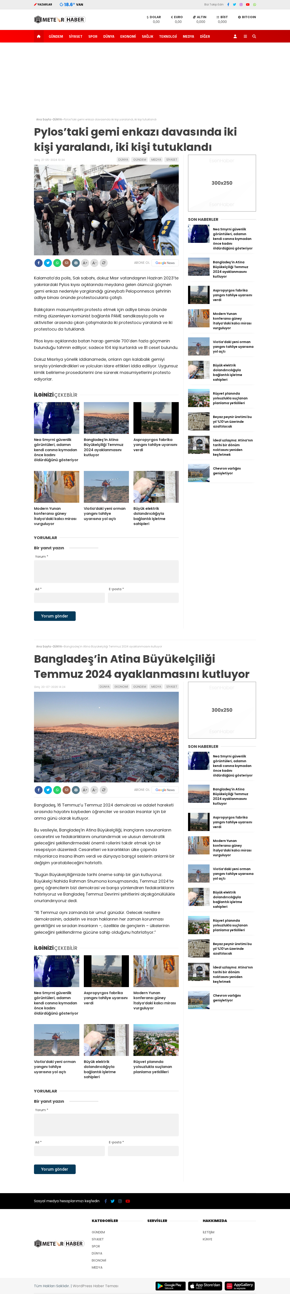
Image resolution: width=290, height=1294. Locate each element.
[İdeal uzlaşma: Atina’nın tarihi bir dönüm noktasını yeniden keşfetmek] (199, 452)
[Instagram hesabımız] (241, 4)
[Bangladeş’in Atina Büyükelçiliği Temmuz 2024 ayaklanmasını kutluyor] (106, 418)
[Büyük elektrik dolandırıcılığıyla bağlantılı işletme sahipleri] (156, 487)
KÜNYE (207, 1239)
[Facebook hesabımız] (228, 4)
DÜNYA (108, 36)
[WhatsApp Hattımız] (254, 4)
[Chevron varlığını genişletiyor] (199, 481)
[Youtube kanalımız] (248, 4)
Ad (38, 589)
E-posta (116, 589)
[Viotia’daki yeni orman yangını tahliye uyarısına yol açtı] (106, 487)
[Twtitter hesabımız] (234, 4)
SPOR (92, 36)
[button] (39, 36)
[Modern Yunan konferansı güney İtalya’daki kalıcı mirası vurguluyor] (56, 487)
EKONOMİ (128, 36)
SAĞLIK (147, 36)
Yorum (41, 556)
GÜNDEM (56, 36)
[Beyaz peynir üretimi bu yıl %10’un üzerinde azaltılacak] (199, 429)
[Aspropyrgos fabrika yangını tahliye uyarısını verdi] (156, 418)
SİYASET (75, 36)
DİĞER (205, 36)
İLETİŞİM (208, 1232)
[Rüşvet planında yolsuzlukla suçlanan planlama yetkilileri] (199, 406)
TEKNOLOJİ (168, 36)
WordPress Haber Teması (95, 1286)
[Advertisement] (145, 81)
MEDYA (188, 36)
